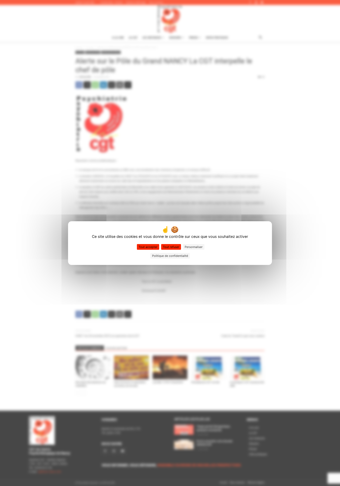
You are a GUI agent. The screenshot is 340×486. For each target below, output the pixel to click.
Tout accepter (148, 247)
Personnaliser (194, 247)
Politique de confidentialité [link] (170, 256)
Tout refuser (171, 247)
